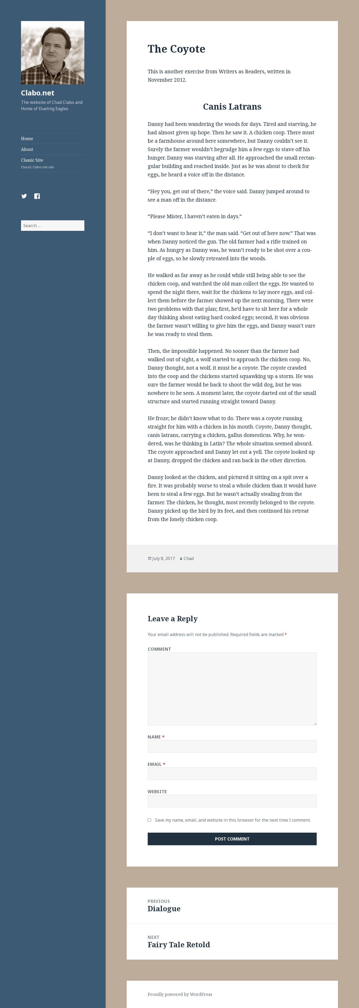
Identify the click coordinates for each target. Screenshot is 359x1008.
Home (27, 138)
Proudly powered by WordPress (180, 994)
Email (156, 764)
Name (156, 737)
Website (157, 792)
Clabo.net (37, 93)
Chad (189, 558)
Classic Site (37, 163)
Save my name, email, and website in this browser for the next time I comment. (233, 820)
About (27, 149)
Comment (159, 649)
